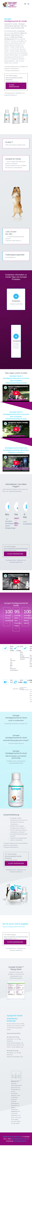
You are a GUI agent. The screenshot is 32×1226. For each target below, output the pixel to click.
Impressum (18, 1136)
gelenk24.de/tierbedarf (15, 491)
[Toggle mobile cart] (25, 4)
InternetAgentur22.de (20, 1141)
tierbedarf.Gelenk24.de (10, 95)
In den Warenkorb (14, 86)
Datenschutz (10, 1136)
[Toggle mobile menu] (28, 4)
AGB (4, 1136)
